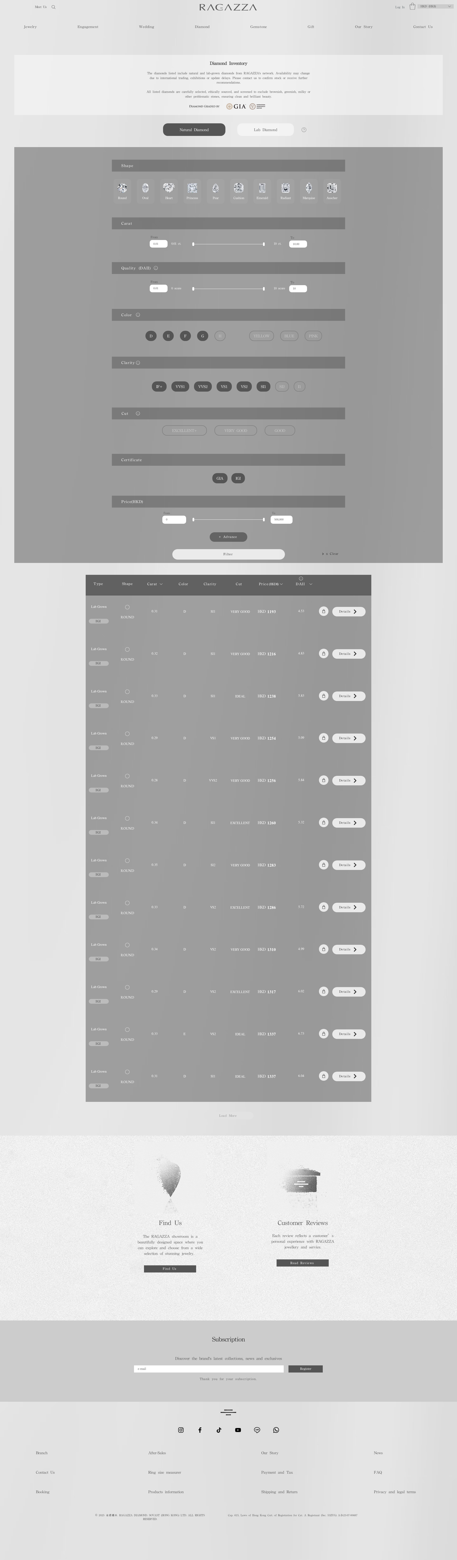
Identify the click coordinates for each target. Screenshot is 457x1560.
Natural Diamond (194, 130)
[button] (412, 6)
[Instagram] (180, 1430)
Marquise (309, 191)
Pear (215, 191)
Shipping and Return (278, 1492)
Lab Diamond (265, 130)
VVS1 (180, 386)
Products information (166, 1492)
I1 (299, 386)
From (154, 237)
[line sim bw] (257, 1430)
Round (122, 191)
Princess (192, 191)
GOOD (280, 430)
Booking (43, 1492)
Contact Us (45, 1472)
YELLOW (261, 336)
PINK (313, 336)
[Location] (156, 268)
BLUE (289, 336)
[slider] (193, 244)
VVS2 (203, 386)
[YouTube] (238, 1430)
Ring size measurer (164, 1472)
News (378, 1453)
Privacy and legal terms (394, 1492)
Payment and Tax (277, 1472)
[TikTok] (219, 1430)
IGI (238, 478)
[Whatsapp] (276, 1430)
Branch (42, 1453)
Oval (145, 191)
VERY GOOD (235, 430)
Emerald (262, 191)
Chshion (239, 191)
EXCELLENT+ (184, 430)
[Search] (69, 7)
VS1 (224, 386)
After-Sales (157, 1453)
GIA (220, 478)
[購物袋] (323, 611)
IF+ (159, 386)
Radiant (285, 191)
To (292, 237)
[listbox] (435, 6)
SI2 (282, 386)
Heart (169, 191)
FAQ (378, 1472)
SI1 (263, 386)
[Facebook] (200, 1430)
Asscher (332, 191)
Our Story (269, 1453)
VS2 (244, 386)
